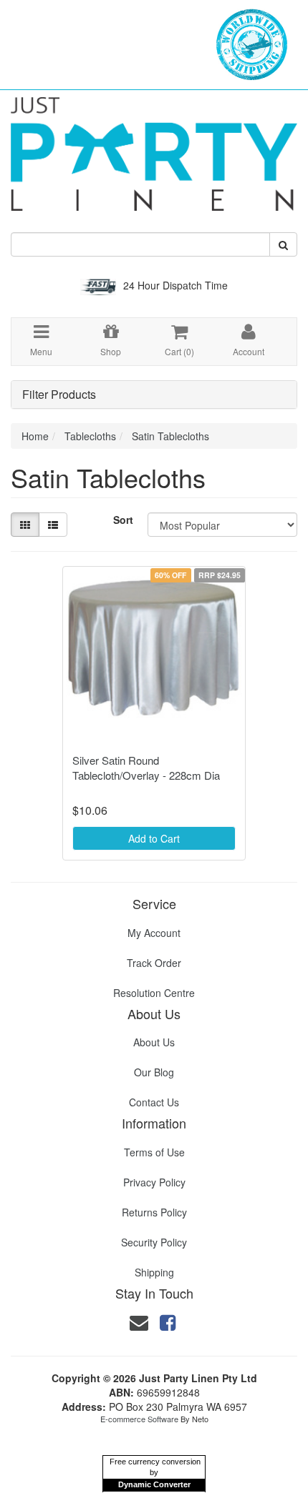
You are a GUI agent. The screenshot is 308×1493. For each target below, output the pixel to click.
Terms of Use (154, 1152)
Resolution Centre (154, 993)
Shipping (154, 1272)
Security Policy (154, 1242)
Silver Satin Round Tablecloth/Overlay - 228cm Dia (146, 768)
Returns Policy (154, 1212)
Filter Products (59, 394)
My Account (154, 933)
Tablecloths (90, 436)
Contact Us (154, 1102)
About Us (154, 1042)
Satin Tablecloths (170, 436)
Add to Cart (154, 838)
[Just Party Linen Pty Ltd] (154, 149)
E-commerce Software (139, 1418)
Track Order (154, 963)
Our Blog (154, 1072)
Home (35, 436)
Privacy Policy (154, 1182)
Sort (123, 519)
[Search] (283, 244)
